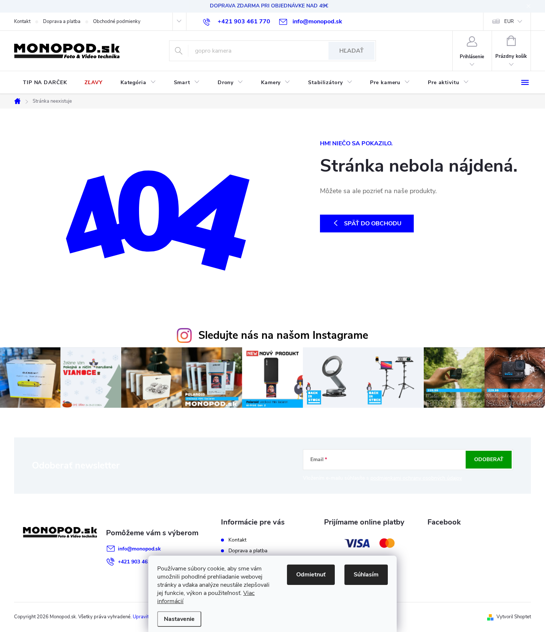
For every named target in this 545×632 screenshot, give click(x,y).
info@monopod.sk (139, 548)
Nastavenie (179, 619)
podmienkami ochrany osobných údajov (416, 478)
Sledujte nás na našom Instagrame (283, 335)
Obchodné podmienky (117, 21)
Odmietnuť (311, 574)
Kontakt (22, 21)
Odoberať (488, 459)
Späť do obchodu (373, 223)
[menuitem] (45, 82)
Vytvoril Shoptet (513, 616)
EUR (509, 21)
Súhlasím (366, 574)
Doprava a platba (61, 21)
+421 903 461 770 (139, 561)
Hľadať (351, 51)
